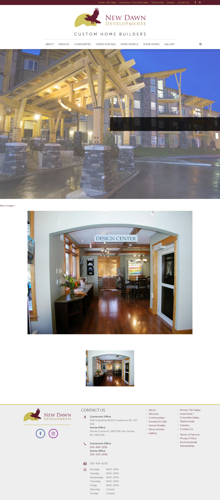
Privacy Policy (188, 438)
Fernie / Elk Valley (107, 2)
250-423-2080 (99, 454)
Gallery (169, 44)
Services (63, 44)
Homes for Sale (106, 44)
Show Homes (151, 44)
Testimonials (157, 2)
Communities (82, 44)
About (50, 44)
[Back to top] (211, 491)
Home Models (129, 44)
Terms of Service (190, 434)
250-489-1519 (98, 447)
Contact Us (183, 2)
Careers (171, 2)
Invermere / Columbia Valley (133, 2)
